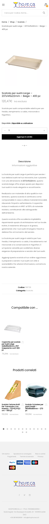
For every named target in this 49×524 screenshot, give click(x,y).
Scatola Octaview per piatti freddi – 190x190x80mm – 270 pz (34, 407)
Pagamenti (11, 456)
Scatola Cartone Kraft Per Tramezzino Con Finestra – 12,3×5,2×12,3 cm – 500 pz (11, 407)
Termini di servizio (27, 456)
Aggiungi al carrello (24, 137)
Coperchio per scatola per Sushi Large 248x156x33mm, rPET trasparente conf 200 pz (11, 346)
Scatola (29, 290)
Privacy (40, 456)
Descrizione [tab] (24, 161)
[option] (24, 63)
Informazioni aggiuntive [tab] (24, 165)
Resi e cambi (40, 454)
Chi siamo (6, 454)
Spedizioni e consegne (22, 454)
